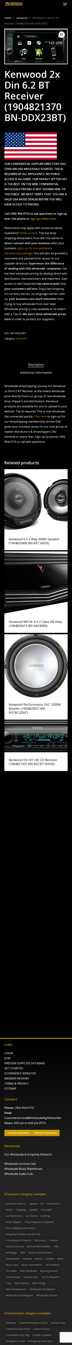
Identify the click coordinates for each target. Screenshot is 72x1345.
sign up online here (43, 219)
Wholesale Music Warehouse (23, 1169)
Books (9, 1209)
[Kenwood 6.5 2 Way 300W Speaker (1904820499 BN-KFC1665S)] (36, 500)
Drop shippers (14, 1222)
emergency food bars (40, 1341)
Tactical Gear (30, 1277)
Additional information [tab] (36, 372)
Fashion (53, 1240)
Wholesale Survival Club (20, 1164)
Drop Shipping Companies (39, 1222)
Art (42, 1203)
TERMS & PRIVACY (16, 1083)
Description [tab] (36, 364)
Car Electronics (14, 1215)
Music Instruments (31, 1264)
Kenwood (21, 18)
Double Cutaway (41, 1335)
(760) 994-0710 (24, 1108)
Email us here (28, 233)
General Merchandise (39, 1246)
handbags (11, 1252)
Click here (40, 416)
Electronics (40, 1240)
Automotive (53, 1203)
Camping (21, 1209)
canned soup (57, 1322)
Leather (49, 1258)
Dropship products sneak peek (23, 1234)
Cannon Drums (41, 1329)
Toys (8, 1283)
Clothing (45, 1215)
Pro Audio (11, 1271)
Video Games (21, 1283)
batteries (11, 1322)
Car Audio (46, 1209)
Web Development (16, 1289)
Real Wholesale (28, 1271)
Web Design (39, 1283)
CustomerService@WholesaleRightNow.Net (32, 1118)
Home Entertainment (40, 1252)
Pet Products (52, 1264)
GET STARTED (13, 1068)
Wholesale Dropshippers (19, 1295)
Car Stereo (31, 1215)
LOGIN (8, 1053)
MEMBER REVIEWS (16, 1078)
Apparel (33, 1203)
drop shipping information (21, 1228)
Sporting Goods (49, 1271)
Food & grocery (15, 1246)
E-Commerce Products (18, 1240)
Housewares (13, 1258)
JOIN (7, 1058)
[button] (65, 4)
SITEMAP (10, 1088)
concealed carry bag (17, 1335)
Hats (22, 1252)
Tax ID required (50, 1277)
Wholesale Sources (47, 1295)
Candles (33, 1209)
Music (60, 1258)
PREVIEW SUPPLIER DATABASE (24, 1063)
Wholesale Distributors (42, 1289)
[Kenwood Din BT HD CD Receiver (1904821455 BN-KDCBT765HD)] (36, 737)
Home (8, 18)
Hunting (27, 1258)
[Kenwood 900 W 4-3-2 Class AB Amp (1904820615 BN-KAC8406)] (36, 583)
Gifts (56, 1246)
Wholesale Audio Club (18, 1174)
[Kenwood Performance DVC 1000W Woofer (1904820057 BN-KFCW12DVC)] (36, 666)
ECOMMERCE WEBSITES (20, 1073)
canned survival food (18, 1329)
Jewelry (38, 1258)
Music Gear (12, 1264)
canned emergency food (33, 1322)
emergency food (15, 1341)
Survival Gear (13, 1277)
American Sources (16, 1203)
